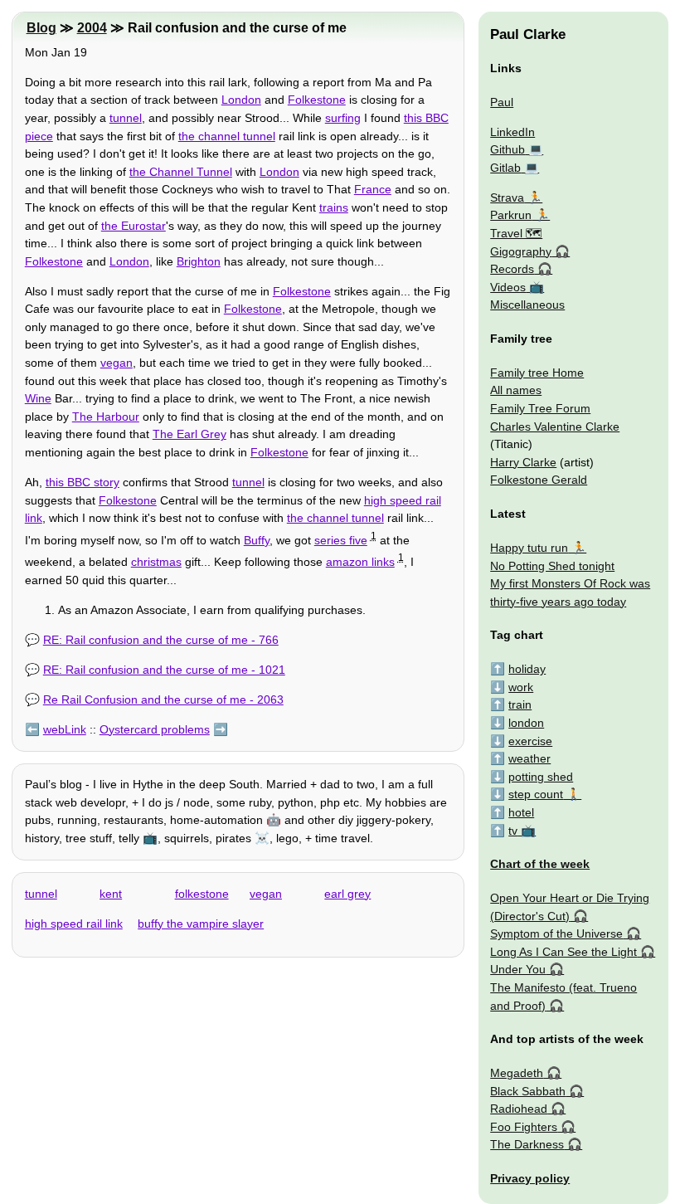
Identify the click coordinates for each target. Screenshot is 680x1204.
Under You (518, 969)
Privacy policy (530, 1178)
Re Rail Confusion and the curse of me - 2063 (163, 699)
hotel (521, 812)
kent (111, 893)
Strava (507, 197)
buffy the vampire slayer (201, 923)
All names (516, 390)
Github (507, 149)
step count (535, 794)
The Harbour (105, 416)
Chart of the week (540, 863)
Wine (38, 398)
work (520, 687)
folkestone (202, 893)
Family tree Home (537, 372)
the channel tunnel (226, 136)
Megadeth (516, 1073)
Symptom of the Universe (556, 933)
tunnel (125, 117)
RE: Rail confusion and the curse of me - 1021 (164, 669)
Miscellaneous (527, 304)
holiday (527, 668)
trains (333, 207)
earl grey (347, 893)
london (526, 722)
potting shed (540, 776)
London (241, 99)
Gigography (520, 251)
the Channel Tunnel (180, 171)
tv (512, 830)
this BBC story (82, 482)
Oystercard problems (155, 729)
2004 (92, 28)
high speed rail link (74, 923)
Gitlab (505, 167)
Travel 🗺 (516, 233)
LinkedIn (512, 132)
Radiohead (518, 1108)
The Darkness (527, 1144)
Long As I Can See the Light (563, 951)
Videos (508, 287)
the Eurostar (133, 225)
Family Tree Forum (540, 408)
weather (529, 758)
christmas (156, 561)
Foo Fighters (523, 1126)
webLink (64, 729)
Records (512, 268)
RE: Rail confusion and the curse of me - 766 (161, 639)
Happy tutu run (529, 547)
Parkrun (511, 215)
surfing (343, 117)
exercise (530, 741)
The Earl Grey (189, 434)
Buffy (257, 540)
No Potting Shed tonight (552, 566)
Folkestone (317, 99)
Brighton (199, 261)
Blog (41, 28)
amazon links (360, 561)
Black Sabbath (528, 1091)
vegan (116, 362)
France (372, 189)
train (520, 704)
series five (340, 540)
